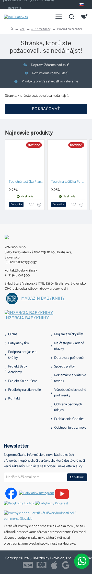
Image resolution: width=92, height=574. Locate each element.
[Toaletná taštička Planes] (25, 159)
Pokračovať (46, 108)
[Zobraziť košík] (84, 16)
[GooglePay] (66, 565)
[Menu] (58, 16)
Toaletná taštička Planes (26, 182)
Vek (22, 29)
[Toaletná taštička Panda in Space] (67, 159)
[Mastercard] (42, 565)
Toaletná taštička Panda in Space (68, 182)
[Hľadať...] (71, 16)
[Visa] (28, 565)
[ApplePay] (54, 565)
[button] (16, 204)
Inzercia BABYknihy (27, 317)
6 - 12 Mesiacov (40, 29)
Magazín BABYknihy (43, 298)
